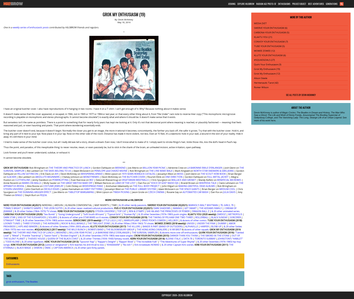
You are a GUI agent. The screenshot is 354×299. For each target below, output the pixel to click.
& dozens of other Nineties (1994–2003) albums (64, 226)
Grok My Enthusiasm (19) (267, 69)
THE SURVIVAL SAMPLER (145, 232)
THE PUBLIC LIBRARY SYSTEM (140, 189)
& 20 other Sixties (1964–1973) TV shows (36, 211)
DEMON (38, 247)
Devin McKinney (309, 95)
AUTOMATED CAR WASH (195, 192)
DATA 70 (187, 238)
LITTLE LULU (109, 220)
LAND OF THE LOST (125, 183)
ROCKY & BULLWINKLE (73, 223)
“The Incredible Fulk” (146, 241)
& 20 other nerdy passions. (133, 205)
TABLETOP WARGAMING (81, 192)
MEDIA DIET (260, 23)
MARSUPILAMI (131, 220)
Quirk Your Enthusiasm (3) (267, 64)
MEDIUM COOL (227, 189)
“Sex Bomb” (49, 214)
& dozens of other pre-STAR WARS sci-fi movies (84, 217)
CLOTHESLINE (22, 179)
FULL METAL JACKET (218, 176)
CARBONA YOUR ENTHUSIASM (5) (271, 32)
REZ (91, 179)
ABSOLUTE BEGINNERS (47, 176)
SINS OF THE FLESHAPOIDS (32, 217)
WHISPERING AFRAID (92, 173)
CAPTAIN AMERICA (63, 247)
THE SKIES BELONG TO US (57, 170)
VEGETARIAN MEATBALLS (135, 179)
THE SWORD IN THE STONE (214, 235)
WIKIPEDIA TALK (207, 183)
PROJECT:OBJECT (299, 4)
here (273, 120)
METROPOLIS (235, 214)
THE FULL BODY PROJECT (146, 186)
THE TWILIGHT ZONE (98, 223)
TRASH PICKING (121, 192)
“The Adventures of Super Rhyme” (177, 241)
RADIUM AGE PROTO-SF (266, 4)
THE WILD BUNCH (76, 229)
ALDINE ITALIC (173, 238)
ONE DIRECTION (174, 176)
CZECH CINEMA (156, 192)
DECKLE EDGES (51, 189)
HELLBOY (173, 220)
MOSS (180, 173)
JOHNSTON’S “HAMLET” (230, 238)
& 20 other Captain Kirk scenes (178, 244)
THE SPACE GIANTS (189, 189)
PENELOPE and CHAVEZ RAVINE (110, 170)
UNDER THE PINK (206, 223)
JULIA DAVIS (229, 192)
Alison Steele (260, 78)
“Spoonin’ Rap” (87, 241)
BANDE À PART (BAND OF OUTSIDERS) (163, 226)
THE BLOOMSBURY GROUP (120, 229)
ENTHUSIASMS (284, 4)
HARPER (204, 226)
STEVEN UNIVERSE (13, 189)
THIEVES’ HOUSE (36, 238)
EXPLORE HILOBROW (245, 4)
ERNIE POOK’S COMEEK (154, 220)
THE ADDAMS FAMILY (210, 208)
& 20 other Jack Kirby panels (89, 247)
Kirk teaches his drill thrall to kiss (87, 244)
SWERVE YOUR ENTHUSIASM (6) (270, 27)
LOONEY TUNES (11, 223)
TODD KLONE (12, 241)
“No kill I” (127, 244)
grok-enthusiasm (15, 281)
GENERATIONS (331, 4)
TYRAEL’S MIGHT (12, 208)
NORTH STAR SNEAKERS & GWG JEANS (214, 170)
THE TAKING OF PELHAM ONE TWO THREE (170, 217)
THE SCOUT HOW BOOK (213, 173)
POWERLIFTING (60, 179)
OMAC (48, 247)
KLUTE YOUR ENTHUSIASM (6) (270, 55)
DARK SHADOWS (162, 208)
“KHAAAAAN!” (113, 244)
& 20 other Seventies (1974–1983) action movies (47, 220)
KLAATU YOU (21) (263, 37)
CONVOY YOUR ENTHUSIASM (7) (271, 41)
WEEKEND (120, 167)
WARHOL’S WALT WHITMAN (203, 205)
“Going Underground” (69, 214)
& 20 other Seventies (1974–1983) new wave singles (106, 235)
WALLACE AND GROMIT (183, 179)
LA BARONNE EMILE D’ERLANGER (204, 167)
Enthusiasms (12, 264)
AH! (56, 173)
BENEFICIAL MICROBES (229, 179)
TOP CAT (122, 211)
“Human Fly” (129, 214)
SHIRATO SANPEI (32, 208)
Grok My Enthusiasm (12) (267, 73)
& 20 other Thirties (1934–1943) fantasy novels (105, 238)
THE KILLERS (133, 226)
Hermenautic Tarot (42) (266, 82)
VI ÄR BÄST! (176, 229)
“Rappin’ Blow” (126, 241)
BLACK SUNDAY (219, 217)
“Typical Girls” (114, 214)
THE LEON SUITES (53, 208)
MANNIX (177, 208)
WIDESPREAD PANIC (92, 186)
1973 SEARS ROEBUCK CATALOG (138, 173)
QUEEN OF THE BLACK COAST (63, 238)
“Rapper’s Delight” (106, 241)
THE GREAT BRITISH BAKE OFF (76, 183)
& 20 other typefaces (32, 241)
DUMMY (222, 223)
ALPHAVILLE (191, 226)
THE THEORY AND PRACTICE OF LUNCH (69, 167)
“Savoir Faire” (51, 235)
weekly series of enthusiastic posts (31, 27)
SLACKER (11, 176)
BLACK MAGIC (24, 247)
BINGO (18, 195)
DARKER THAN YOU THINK (184, 235)
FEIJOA (43, 195)
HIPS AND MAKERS (28, 226)
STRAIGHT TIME (11, 220)
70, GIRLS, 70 (227, 205)
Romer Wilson (261, 87)
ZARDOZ (221, 214)
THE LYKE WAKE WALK (161, 170)
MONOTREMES (91, 176)
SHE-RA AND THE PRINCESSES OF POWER (168, 211)
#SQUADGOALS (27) (264, 59)
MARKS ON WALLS (31, 183)
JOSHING (231, 4)
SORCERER (235, 217)
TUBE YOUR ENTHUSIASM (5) (269, 46)
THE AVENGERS (51, 223)
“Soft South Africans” (94, 214)
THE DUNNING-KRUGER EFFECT (34, 192)
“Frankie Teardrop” (31, 235)
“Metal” (15, 235)
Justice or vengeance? (56, 244)
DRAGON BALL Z (200, 211)
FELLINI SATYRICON (27, 173)
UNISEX (191, 223)
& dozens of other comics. (193, 220)
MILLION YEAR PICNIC (154, 167)
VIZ (120, 220)
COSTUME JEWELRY (53, 186)
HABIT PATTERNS (93, 189)
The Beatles (31, 281)
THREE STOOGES (31, 223)
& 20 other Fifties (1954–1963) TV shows (133, 223)
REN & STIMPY (136, 211)
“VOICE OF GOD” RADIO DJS (164, 183)
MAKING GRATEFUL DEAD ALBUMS (196, 186)
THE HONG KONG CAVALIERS (152, 229)
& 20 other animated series (226, 211)
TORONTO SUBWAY (205, 238)
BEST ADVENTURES (316, 4)
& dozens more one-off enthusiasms (179, 232)
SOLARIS (52, 217)
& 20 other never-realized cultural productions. (89, 208)
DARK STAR (9, 217)
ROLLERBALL (202, 217)
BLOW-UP (216, 226)
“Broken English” (69, 235)
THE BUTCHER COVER (133, 176)
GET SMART (190, 208)
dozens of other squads (196, 229)
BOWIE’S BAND (96, 229)
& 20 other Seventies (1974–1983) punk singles (162, 214)
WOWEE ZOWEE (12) (264, 50)
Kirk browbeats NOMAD (146, 244)
